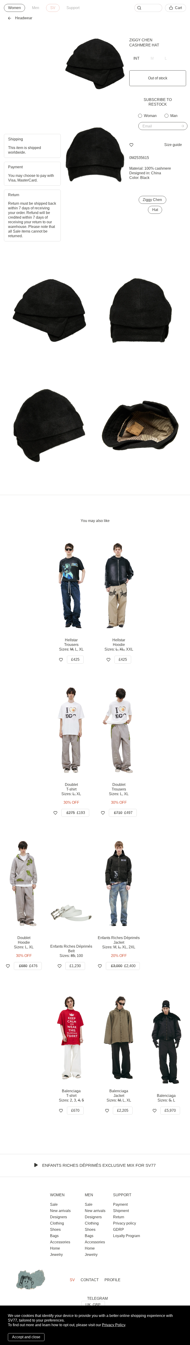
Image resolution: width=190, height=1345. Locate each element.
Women (14, 8)
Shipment (121, 1211)
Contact (90, 1280)
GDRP (118, 1230)
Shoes (55, 1230)
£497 (123, 813)
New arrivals (60, 1211)
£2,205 (122, 1110)
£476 (28, 966)
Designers (58, 1217)
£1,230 (75, 966)
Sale (54, 1204)
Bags (54, 1236)
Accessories (60, 1242)
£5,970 (170, 1110)
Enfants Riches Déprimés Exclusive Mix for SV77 (99, 1165)
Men (35, 8)
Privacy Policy (113, 1325)
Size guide (173, 145)
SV (52, 8)
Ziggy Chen (140, 40)
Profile (112, 1280)
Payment (120, 1204)
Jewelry (56, 1255)
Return (118, 1217)
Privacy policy (124, 1223)
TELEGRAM (97, 1298)
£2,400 (123, 966)
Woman (150, 116)
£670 (75, 1110)
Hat (155, 210)
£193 (75, 813)
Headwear (23, 18)
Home (55, 1248)
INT (136, 58)
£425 (75, 659)
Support (72, 8)
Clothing (57, 1223)
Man (173, 116)
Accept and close (26, 1337)
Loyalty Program (126, 1236)
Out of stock (157, 78)
